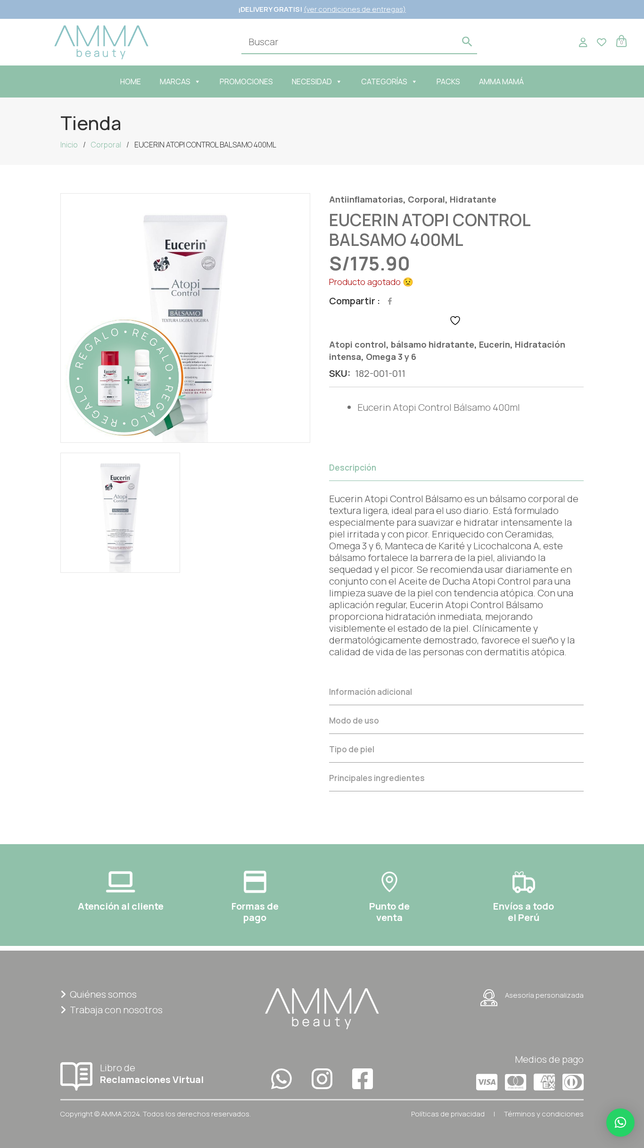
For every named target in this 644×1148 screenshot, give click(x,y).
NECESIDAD (312, 81)
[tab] (456, 565)
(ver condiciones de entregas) (355, 9)
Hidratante (473, 199)
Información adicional (370, 691)
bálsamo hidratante (432, 344)
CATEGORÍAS (384, 81)
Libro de (152, 1073)
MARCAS (175, 81)
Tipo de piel (351, 749)
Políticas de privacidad (448, 1114)
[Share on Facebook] (390, 301)
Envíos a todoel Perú (523, 912)
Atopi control (357, 344)
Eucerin (494, 344)
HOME (130, 81)
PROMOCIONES (246, 81)
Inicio (69, 144)
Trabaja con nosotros (116, 1009)
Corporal (106, 144)
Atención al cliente (121, 906)
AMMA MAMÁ (501, 81)
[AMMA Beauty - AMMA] (101, 41)
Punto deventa (389, 912)
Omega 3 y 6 (391, 356)
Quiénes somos (103, 994)
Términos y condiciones (544, 1114)
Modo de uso (354, 720)
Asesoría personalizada (544, 995)
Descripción (352, 467)
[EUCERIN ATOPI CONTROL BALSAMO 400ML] (185, 318)
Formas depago (255, 912)
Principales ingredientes (377, 778)
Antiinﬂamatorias (366, 199)
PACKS (448, 81)
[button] (620, 1122)
